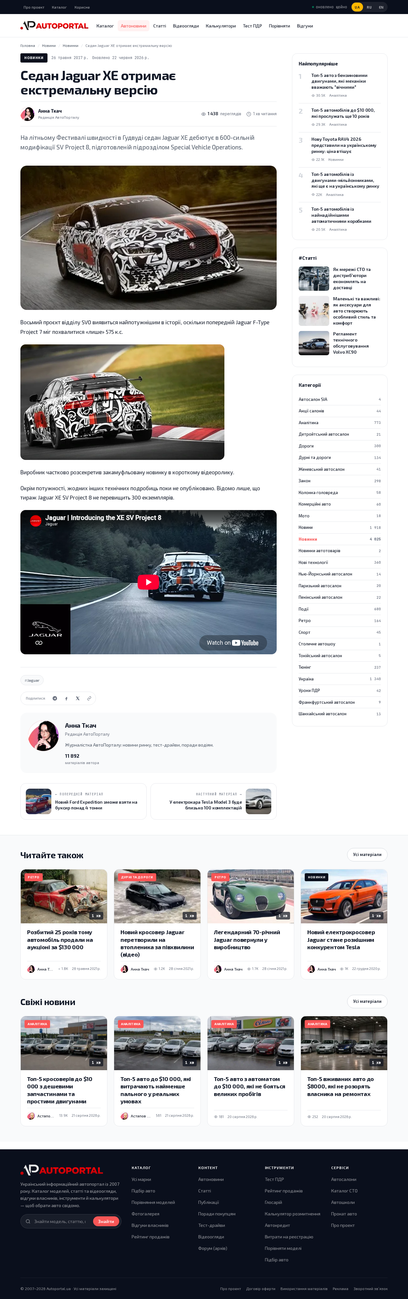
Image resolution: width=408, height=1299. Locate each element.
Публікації (208, 1202)
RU (369, 7)
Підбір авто (143, 1190)
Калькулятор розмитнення (292, 1213)
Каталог (59, 7)
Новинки (34, 58)
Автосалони (343, 1179)
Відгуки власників (150, 1225)
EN (381, 7)
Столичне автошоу (340, 643)
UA (357, 7)
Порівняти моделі (283, 1248)
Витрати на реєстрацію (289, 1236)
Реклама (340, 1288)
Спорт (340, 632)
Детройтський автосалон (340, 434)
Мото (340, 515)
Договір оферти (260, 1288)
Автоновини (133, 25)
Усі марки (141, 1179)
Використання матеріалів (304, 1288)
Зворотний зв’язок (370, 1288)
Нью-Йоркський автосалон (340, 573)
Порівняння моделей (153, 1202)
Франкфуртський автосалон (340, 702)
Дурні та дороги (340, 457)
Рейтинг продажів (151, 1236)
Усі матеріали (367, 854)
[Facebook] (66, 698)
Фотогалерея (145, 1213)
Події (340, 609)
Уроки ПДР (340, 690)
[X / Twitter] (78, 698)
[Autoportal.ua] (54, 25)
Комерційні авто (340, 504)
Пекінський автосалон (340, 597)
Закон (340, 480)
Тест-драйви (211, 1225)
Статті (159, 25)
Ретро (340, 620)
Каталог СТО (344, 1190)
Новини (340, 527)
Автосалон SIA (340, 399)
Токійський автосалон (340, 655)
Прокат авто (344, 1213)
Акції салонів (340, 410)
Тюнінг (340, 667)
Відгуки (305, 25)
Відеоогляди (186, 25)
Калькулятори (221, 25)
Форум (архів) (212, 1248)
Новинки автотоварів (340, 550)
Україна (340, 678)
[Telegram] (55, 698)
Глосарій (273, 1202)
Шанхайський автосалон (340, 713)
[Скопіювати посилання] (89, 698)
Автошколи (343, 1202)
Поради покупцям (217, 1213)
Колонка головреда (340, 492)
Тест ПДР (252, 25)
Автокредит (277, 1225)
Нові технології (340, 562)
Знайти (106, 1221)
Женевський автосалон (340, 469)
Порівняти (279, 25)
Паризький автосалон (340, 585)
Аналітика (340, 422)
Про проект (34, 7)
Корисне (82, 7)
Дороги (340, 445)
